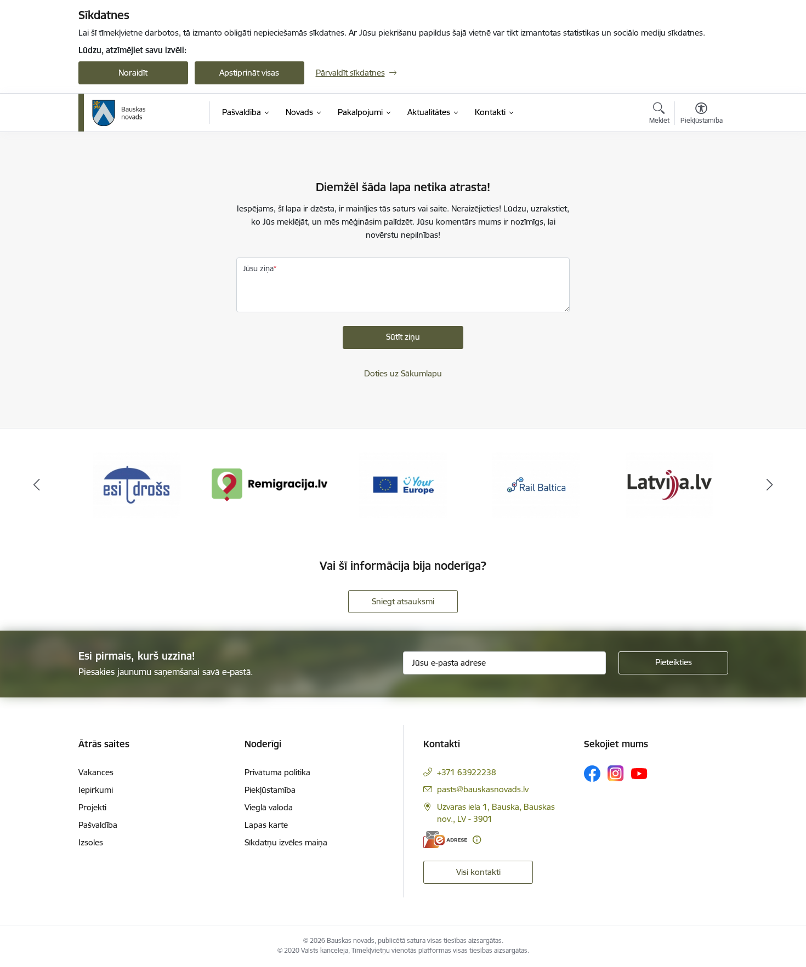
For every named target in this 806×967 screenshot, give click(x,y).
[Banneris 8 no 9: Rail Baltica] (536, 484)
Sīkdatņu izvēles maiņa (286, 842)
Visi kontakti (478, 872)
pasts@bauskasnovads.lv (483, 789)
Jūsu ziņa (258, 268)
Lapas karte (266, 825)
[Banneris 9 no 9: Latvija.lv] (669, 484)
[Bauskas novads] (119, 113)
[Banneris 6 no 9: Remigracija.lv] (270, 484)
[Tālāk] (769, 484)
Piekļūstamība (270, 790)
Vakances (95, 772)
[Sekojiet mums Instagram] (616, 773)
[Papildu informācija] (477, 840)
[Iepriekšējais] (36, 484)
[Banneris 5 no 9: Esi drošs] (136, 484)
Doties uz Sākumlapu (403, 373)
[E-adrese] (445, 840)
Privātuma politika (277, 772)
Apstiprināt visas (249, 72)
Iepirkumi (95, 790)
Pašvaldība (97, 825)
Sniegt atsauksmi (403, 601)
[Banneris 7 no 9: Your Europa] (403, 484)
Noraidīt (132, 72)
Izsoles (90, 842)
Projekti (92, 807)
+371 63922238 (466, 772)
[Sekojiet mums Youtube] (639, 773)
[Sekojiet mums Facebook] (592, 773)
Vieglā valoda (269, 807)
